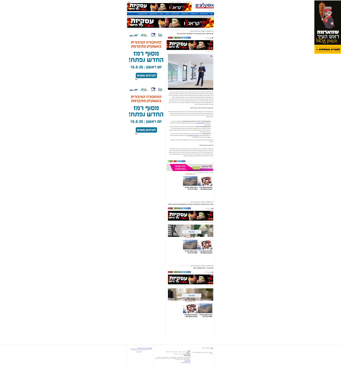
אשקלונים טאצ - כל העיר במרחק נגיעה (144, 348)
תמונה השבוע (186, 359)
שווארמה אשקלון (133, 349)
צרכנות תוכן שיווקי (195, 31)
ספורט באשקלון (175, 13)
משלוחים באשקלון (142, 13)
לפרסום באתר (172, 2)
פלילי (189, 356)
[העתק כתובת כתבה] (179, 38)
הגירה (207, 222)
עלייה (210, 222)
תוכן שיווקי (176, 354)
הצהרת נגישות (187, 360)
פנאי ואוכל (160, 357)
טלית (207, 286)
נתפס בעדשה (165, 357)
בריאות (189, 354)
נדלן (210, 51)
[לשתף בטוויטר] (184, 38)
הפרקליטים (168, 351)
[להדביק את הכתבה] (174, 161)
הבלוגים (188, 358)
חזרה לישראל (203, 222)
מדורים (161, 13)
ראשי (211, 13)
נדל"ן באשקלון (184, 13)
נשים (169, 358)
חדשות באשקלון (204, 13)
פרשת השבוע (174, 351)
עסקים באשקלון (153, 13)
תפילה (210, 286)
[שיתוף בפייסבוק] (188, 38)
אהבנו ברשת (183, 358)
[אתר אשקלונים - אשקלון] (207, 348)
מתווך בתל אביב (200, 123)
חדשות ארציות (164, 358)
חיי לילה (188, 351)
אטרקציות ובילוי (183, 354)
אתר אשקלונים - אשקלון (207, 31)
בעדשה (167, 13)
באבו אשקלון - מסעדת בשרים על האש (144, 349)
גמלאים (179, 351)
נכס (208, 51)
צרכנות (184, 351)
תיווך (206, 51)
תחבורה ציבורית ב (178, 359)
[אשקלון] (204, 8)
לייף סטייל (188, 353)
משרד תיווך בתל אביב (193, 135)
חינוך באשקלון (194, 13)
